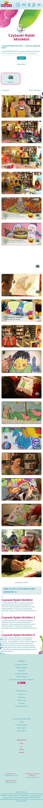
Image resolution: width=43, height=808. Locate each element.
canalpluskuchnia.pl (10, 780)
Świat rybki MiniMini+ (21, 706)
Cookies (21, 722)
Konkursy (21, 703)
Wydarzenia (21, 697)
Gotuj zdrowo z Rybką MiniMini (21, 719)
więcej (21, 58)
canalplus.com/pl (11, 773)
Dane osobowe (21, 728)
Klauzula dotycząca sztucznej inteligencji (22, 679)
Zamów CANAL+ (21, 730)
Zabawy (21, 749)
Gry (21, 746)
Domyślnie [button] (37, 90)
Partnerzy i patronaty (21, 673)
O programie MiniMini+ (21, 664)
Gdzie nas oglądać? (21, 667)
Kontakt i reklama (21, 676)
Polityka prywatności (21, 725)
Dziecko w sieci (21, 700)
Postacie (21, 752)
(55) (11, 82)
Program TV (21, 694)
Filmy (21, 743)
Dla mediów (21, 670)
